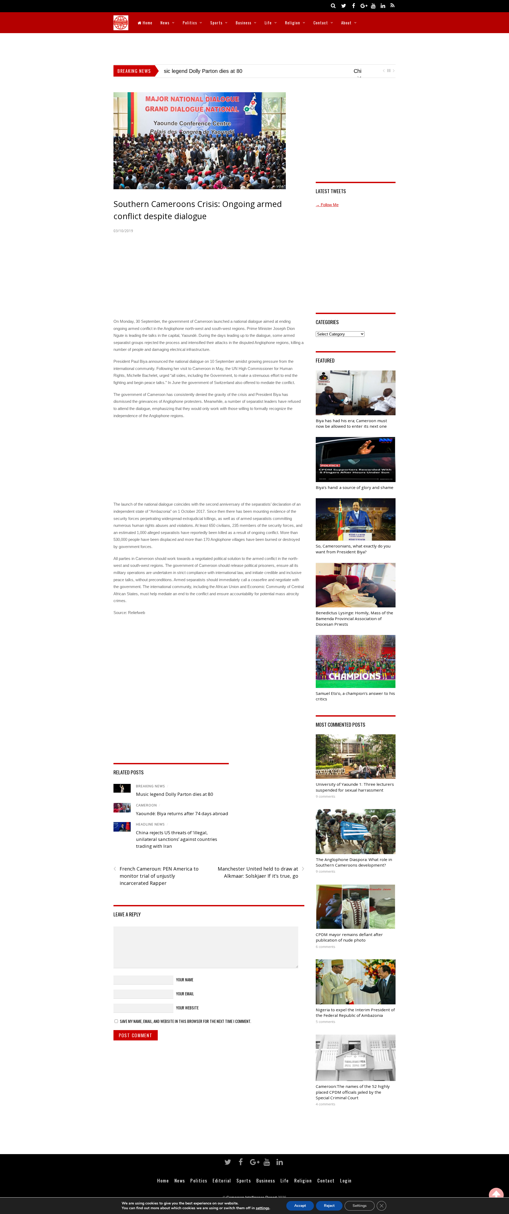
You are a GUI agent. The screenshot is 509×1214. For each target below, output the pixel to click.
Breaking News (150, 793)
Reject (329, 1205)
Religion (292, 22)
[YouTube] (373, 5)
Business (243, 22)
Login (346, 1187)
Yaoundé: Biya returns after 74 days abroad (182, 821)
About (346, 22)
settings (262, 1208)
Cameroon (146, 812)
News (164, 22)
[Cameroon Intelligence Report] (120, 27)
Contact (320, 22)
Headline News (150, 831)
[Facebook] (353, 5)
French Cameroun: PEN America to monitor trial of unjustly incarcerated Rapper (156, 883)
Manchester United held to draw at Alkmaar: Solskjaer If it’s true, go (261, 879)
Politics (190, 22)
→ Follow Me (327, 212)
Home (147, 22)
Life (268, 22)
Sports (216, 22)
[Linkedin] (383, 5)
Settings (360, 1205)
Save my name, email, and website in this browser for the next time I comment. (185, 1028)
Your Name (184, 987)
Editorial (222, 1187)
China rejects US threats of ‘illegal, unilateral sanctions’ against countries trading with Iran (176, 846)
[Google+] (363, 5)
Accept (300, 1205)
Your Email (185, 1001)
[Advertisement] (254, 48)
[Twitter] (343, 5)
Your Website (187, 1015)
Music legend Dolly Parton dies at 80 (174, 801)
